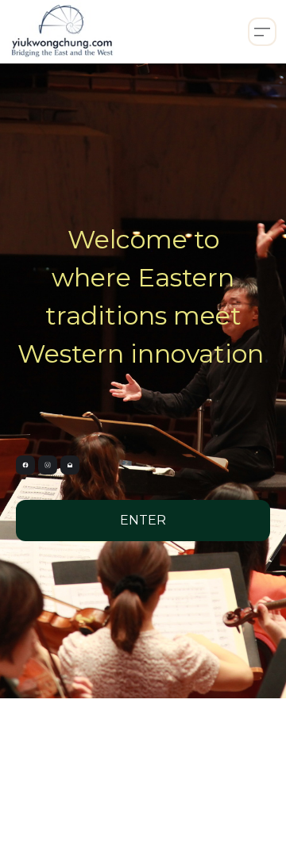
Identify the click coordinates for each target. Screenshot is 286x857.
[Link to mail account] (69, 465)
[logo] (62, 31)
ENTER (143, 520)
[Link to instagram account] (47, 465)
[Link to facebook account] (25, 465)
